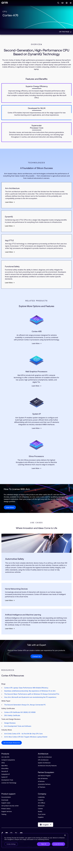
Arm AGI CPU (5, 757)
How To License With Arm (17, 489)
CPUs (3, 763)
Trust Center (42, 814)
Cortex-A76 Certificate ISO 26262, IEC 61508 (19, 712)
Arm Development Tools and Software (17, 726)
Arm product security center (10, 806)
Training (3, 814)
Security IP (4, 771)
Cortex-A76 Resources (12, 675)
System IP (36, 414)
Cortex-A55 (37, 331)
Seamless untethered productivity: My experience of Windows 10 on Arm (30, 691)
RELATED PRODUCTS (36, 301)
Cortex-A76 (10, 15)
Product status (5, 808)
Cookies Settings (11, 844)
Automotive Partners (44, 784)
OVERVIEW (36, 44)
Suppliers (41, 817)
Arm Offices (41, 803)
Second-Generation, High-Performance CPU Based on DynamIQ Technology (36, 52)
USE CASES (36, 523)
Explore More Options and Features (36, 306)
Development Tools (7, 780)
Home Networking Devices (16, 589)
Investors (40, 800)
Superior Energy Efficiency (37, 86)
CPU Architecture (43, 760)
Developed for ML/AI (36, 108)
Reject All (43, 844)
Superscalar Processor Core (36, 126)
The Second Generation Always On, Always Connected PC (25, 705)
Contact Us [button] (36, 656)
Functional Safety (12, 266)
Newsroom (41, 806)
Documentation (6, 797)
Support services (6, 811)
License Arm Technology (8, 783)
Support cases (5, 803)
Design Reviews (9, 723)
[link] (5, 3)
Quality (40, 811)
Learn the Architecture (45, 757)
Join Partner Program (44, 775)
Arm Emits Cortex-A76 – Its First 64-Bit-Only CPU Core (23, 734)
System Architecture (44, 763)
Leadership (41, 797)
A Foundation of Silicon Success (36, 168)
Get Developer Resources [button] (11, 742)
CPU (5, 11)
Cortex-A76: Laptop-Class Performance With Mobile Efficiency (26, 688)
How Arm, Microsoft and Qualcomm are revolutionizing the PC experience (30, 697)
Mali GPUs (4, 765)
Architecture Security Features (47, 765)
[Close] (65, 835)
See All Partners (43, 778)
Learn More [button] (10, 507)
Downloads (4, 800)
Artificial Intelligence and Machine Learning (23, 615)
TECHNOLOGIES (36, 163)
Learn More (9, 202)
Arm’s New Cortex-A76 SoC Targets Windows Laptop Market (25, 737)
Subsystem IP (5, 774)
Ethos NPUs (4, 768)
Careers (40, 808)
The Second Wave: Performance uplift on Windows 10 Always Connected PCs (31, 694)
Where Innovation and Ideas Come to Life (36, 528)
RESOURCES (7, 670)
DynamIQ (9, 216)
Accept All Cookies (58, 844)
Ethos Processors (36, 456)
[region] (35, 840)
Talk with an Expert (36, 645)
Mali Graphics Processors (36, 371)
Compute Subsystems (8, 760)
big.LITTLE (9, 240)
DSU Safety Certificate (12, 715)
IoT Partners (41, 787)
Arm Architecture (12, 188)
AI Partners (41, 781)
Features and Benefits (36, 79)
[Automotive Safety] (36, 543)
